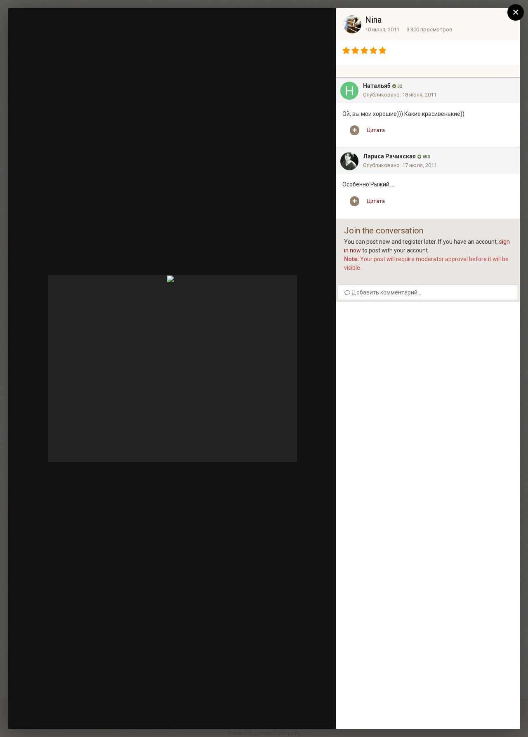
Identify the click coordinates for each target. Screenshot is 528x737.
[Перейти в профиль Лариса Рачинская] (349, 161)
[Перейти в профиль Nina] (352, 24)
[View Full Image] (322, 22)
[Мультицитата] (354, 130)
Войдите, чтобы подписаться (206, 22)
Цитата (376, 130)
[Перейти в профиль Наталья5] (349, 91)
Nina (373, 20)
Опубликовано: (399, 95)
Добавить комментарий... (385, 292)
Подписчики (269, 23)
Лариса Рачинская (389, 156)
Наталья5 (377, 85)
